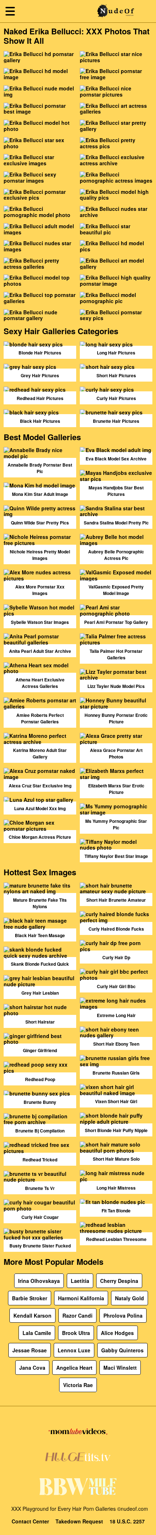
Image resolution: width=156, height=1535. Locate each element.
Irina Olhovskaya (39, 1280)
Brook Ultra (76, 1332)
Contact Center (30, 1521)
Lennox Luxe (74, 1350)
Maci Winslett (120, 1367)
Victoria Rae (78, 1385)
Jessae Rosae (29, 1350)
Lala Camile (36, 1332)
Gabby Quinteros (122, 1350)
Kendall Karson (32, 1315)
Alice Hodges (117, 1332)
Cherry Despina (119, 1280)
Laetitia (80, 1280)
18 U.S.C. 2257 (127, 1521)
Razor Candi (77, 1315)
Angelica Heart (74, 1367)
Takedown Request (79, 1521)
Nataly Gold (129, 1298)
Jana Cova (32, 1367)
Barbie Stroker (29, 1298)
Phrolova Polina (123, 1315)
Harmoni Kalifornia (81, 1298)
